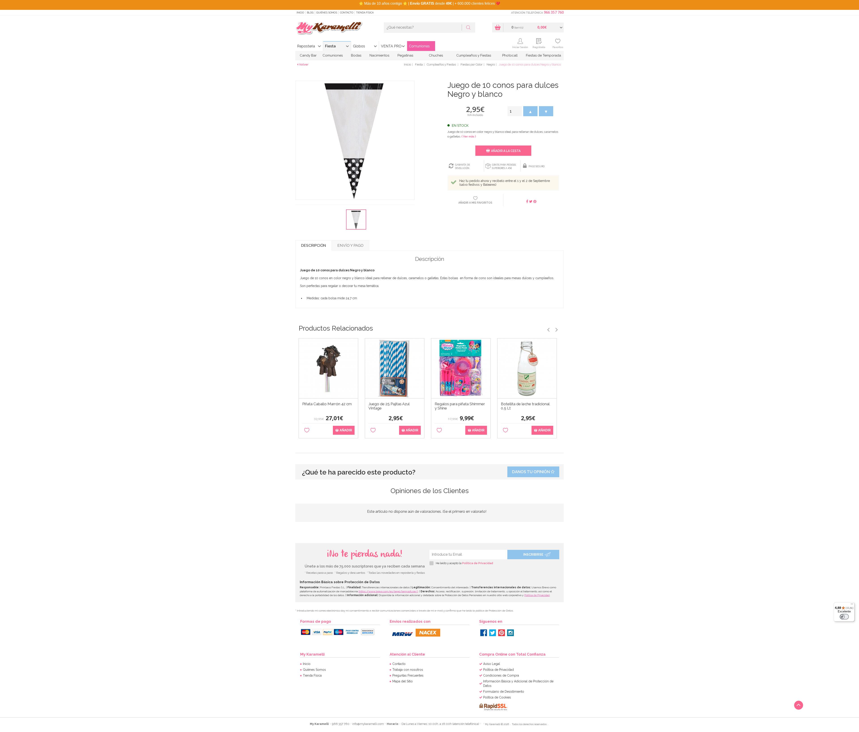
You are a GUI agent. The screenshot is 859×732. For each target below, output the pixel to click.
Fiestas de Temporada (543, 55)
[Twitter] (493, 633)
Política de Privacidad (477, 563)
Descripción (313, 245)
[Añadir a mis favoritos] (306, 430)
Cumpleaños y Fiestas (473, 55)
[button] (530, 111)
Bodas (356, 55)
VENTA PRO (391, 46)
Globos (359, 46)
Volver (303, 64)
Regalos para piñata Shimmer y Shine (460, 406)
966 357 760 (554, 12)
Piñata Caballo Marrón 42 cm (327, 404)
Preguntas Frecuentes (407, 675)
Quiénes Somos (326, 12)
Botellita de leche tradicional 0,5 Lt (525, 406)
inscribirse (533, 554)
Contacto (346, 12)
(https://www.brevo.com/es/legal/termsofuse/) (388, 591)
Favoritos (558, 47)
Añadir (345, 430)
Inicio (300, 12)
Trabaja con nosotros (407, 669)
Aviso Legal (491, 664)
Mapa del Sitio (402, 681)
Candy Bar (308, 55)
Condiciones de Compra (501, 675)
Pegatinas (405, 55)
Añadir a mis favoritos (475, 202)
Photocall (510, 55)
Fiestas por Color (472, 64)
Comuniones (419, 46)
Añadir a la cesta (506, 151)
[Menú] (852, 605)
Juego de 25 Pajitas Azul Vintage (388, 406)
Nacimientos (379, 55)
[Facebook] (484, 633)
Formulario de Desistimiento (503, 691)
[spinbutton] (515, 111)
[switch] (844, 616)
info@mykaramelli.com (368, 724)
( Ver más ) (468, 136)
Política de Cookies (497, 697)
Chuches (436, 55)
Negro (491, 64)
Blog (310, 12)
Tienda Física (365, 12)
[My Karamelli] (328, 28)
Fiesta (330, 46)
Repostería (306, 46)
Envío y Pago (350, 245)
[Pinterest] (502, 633)
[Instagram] (510, 633)
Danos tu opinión (531, 471)
